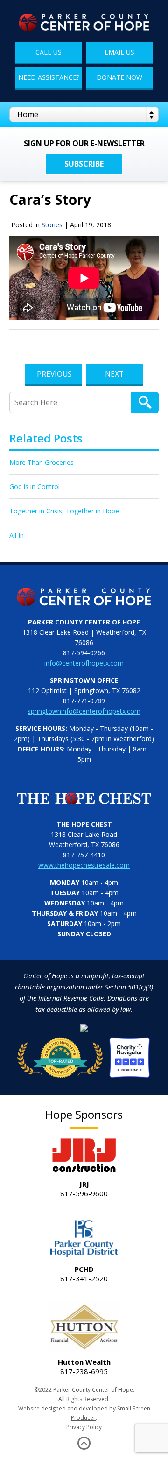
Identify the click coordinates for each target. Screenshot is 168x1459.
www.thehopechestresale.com (84, 865)
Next (114, 374)
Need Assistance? (48, 77)
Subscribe (84, 164)
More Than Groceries (41, 462)
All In (16, 535)
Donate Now (119, 77)
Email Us (119, 52)
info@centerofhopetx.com (84, 663)
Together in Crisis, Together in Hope (64, 510)
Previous (54, 374)
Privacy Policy (84, 1427)
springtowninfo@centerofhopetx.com (84, 711)
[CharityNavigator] (84, 1054)
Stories (52, 224)
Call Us (48, 52)
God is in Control (34, 486)
